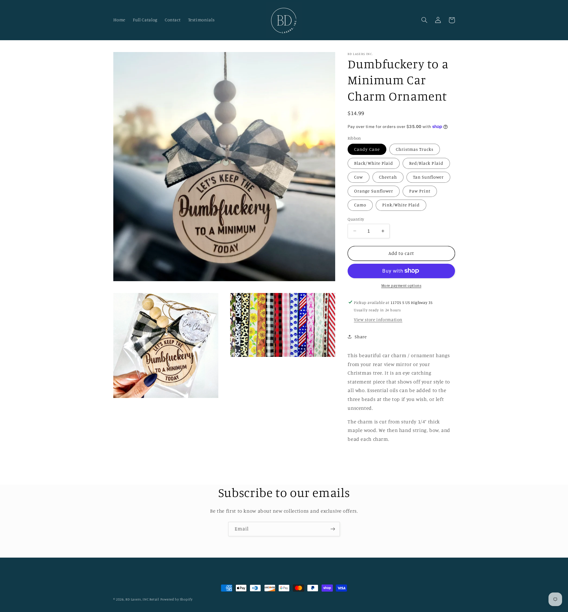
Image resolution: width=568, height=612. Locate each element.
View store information (378, 319)
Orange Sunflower (373, 190)
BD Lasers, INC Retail (142, 599)
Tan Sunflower (428, 176)
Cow (358, 176)
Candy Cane (367, 149)
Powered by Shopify (176, 599)
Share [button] (361, 336)
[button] (424, 20)
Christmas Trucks (415, 149)
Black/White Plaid (373, 163)
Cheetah (388, 176)
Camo (360, 204)
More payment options (401, 285)
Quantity (356, 218)
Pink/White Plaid (401, 204)
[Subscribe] (333, 529)
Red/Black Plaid (426, 163)
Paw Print (419, 190)
